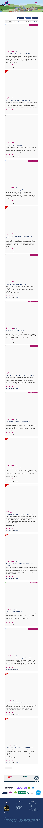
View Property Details (9, 67)
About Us (18, 805)
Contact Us (18, 803)
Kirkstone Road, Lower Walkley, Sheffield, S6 (18, 421)
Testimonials (18, 807)
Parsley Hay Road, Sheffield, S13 (14, 145)
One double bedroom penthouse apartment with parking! (19, 564)
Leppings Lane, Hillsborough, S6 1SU (16, 190)
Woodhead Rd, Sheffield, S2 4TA (14, 703)
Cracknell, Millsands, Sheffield (14, 611)
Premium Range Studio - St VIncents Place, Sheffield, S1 (21, 514)
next (19, 21)
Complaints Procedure (9, 817)
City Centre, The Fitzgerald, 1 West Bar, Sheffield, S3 (20, 375)
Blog (17, 809)
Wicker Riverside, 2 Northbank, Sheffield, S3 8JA (19, 658)
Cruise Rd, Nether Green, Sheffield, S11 (16, 284)
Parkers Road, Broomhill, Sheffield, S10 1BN (18, 100)
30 (33, 21)
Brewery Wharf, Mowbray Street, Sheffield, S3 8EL (19, 747)
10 (32, 21)
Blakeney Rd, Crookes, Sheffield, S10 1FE (17, 468)
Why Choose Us (19, 806)
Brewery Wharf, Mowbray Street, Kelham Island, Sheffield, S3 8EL (19, 237)
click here (36, 820)
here (37, 819)
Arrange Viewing (16, 67)
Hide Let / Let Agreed (31, 14)
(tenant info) (16, 51)
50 (34, 21)
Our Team (18, 808)
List (28, 18)
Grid (21, 18)
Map (35, 18)
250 (36, 21)
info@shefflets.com (34, 810)
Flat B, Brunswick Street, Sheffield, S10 (16, 330)
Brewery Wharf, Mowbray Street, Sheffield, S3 (18, 54)
